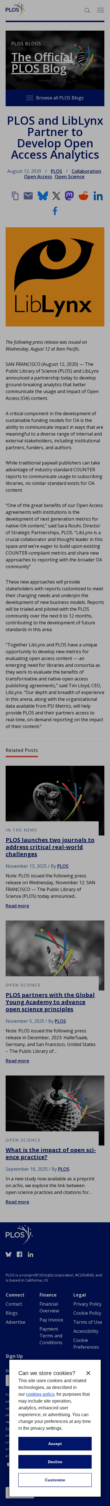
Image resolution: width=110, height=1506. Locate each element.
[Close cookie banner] (88, 1373)
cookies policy (40, 1394)
